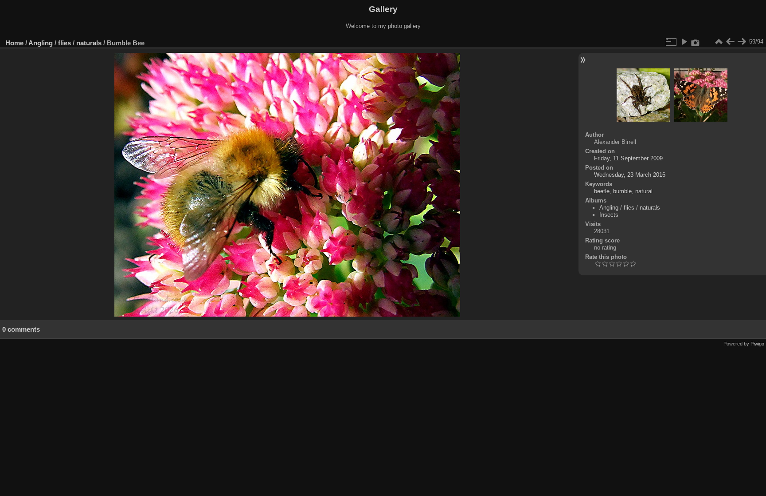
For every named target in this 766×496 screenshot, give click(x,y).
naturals (89, 43)
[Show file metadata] (695, 42)
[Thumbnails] (718, 42)
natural (644, 191)
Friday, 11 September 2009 (628, 158)
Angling (40, 43)
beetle (602, 191)
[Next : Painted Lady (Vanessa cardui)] (741, 42)
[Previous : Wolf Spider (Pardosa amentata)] (730, 42)
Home (14, 43)
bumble (622, 191)
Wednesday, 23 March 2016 (629, 174)
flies (64, 43)
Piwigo (757, 343)
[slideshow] (684, 42)
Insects (608, 214)
